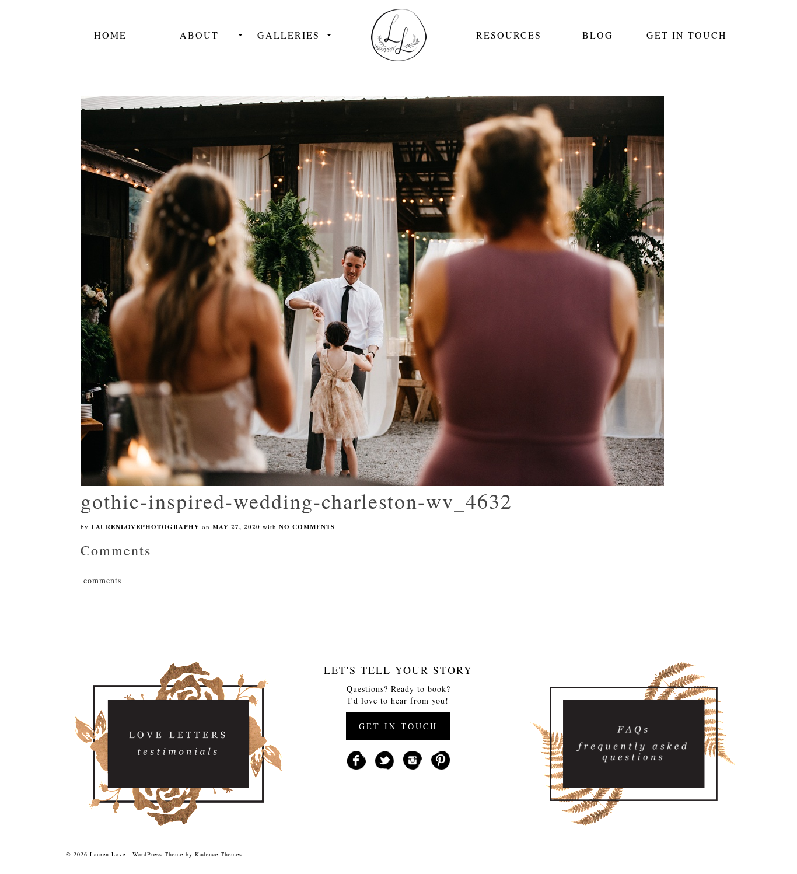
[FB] (356, 759)
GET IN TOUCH (398, 726)
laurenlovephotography (145, 527)
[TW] (384, 759)
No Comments (307, 527)
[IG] (412, 759)
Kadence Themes (218, 854)
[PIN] (441, 759)
